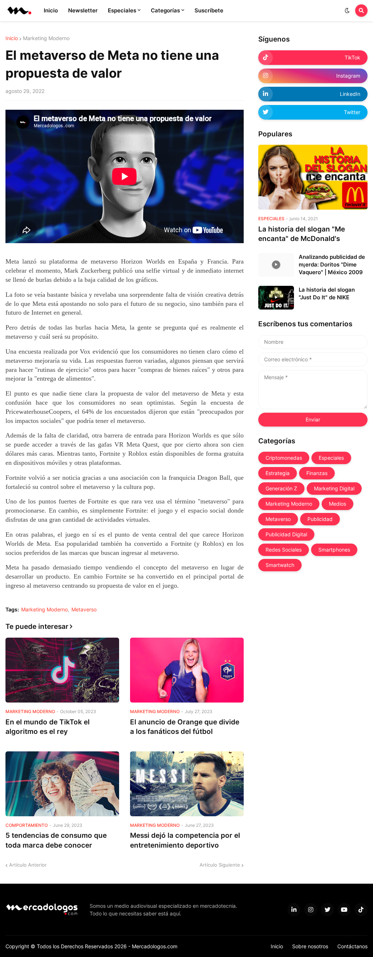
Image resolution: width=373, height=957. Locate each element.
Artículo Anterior (28, 865)
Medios (337, 504)
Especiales (331, 458)
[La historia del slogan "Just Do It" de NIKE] (276, 298)
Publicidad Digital (286, 534)
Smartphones (334, 549)
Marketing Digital (334, 488)
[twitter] (327, 909)
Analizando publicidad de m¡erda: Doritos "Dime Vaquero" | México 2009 (332, 264)
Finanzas (316, 473)
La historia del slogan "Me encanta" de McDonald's (301, 234)
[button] (347, 10)
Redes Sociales (284, 549)
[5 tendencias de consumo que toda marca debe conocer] (62, 783)
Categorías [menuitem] (165, 10)
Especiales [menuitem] (122, 10)
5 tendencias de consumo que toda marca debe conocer (56, 840)
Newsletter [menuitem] (83, 10)
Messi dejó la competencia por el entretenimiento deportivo (185, 840)
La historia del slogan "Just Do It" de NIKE (327, 293)
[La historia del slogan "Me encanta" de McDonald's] (313, 177)
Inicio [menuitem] (51, 10)
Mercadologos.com (154, 946)
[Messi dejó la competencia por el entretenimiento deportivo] (187, 783)
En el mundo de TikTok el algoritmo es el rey (47, 727)
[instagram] (310, 909)
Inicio (11, 38)
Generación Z (281, 488)
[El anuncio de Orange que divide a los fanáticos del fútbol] (187, 670)
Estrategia (278, 473)
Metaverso (84, 609)
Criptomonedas (284, 458)
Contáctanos (352, 946)
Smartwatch (280, 565)
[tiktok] (361, 909)
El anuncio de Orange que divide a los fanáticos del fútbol (184, 727)
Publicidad (320, 519)
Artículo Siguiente (220, 865)
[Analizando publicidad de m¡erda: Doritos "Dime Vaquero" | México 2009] (276, 265)
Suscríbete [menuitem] (209, 10)
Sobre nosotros (310, 946)
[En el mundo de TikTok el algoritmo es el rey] (62, 670)
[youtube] (344, 909)
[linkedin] (294, 909)
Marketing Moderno (46, 38)
